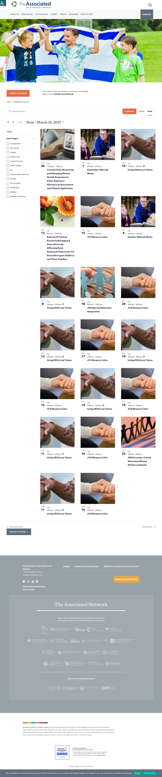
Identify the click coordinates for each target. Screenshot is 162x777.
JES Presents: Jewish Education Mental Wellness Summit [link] (139, 461)
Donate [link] (146, 14)
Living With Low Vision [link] (140, 169)
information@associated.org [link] (34, 586)
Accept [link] (137, 773)
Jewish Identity (15, 165)
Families (13, 179)
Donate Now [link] (102, 755)
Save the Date (15, 143)
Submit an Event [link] (18, 93)
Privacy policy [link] (149, 773)
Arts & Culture (15, 183)
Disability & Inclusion (17, 196)
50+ (11, 170)
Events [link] (9, 102)
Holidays (13, 192)
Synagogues (14, 187)
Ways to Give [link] (87, 14)
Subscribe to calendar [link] (17, 532)
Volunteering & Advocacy (19, 174)
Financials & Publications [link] (87, 566)
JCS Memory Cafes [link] (97, 237)
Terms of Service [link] (87, 766)
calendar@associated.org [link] (63, 94)
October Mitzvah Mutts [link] (140, 237)
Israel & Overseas (16, 161)
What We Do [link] (27, 14)
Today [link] (20, 122)
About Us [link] (14, 14)
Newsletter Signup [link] (126, 579)
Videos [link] (63, 14)
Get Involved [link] (41, 14)
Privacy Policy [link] (74, 766)
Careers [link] (66, 566)
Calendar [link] (73, 14)
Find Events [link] (129, 111)
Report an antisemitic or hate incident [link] (121, 566)
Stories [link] (53, 14)
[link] (3, 3)
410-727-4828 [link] (28, 589)
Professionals (15, 157)
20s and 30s (14, 148)
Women (13, 152)
